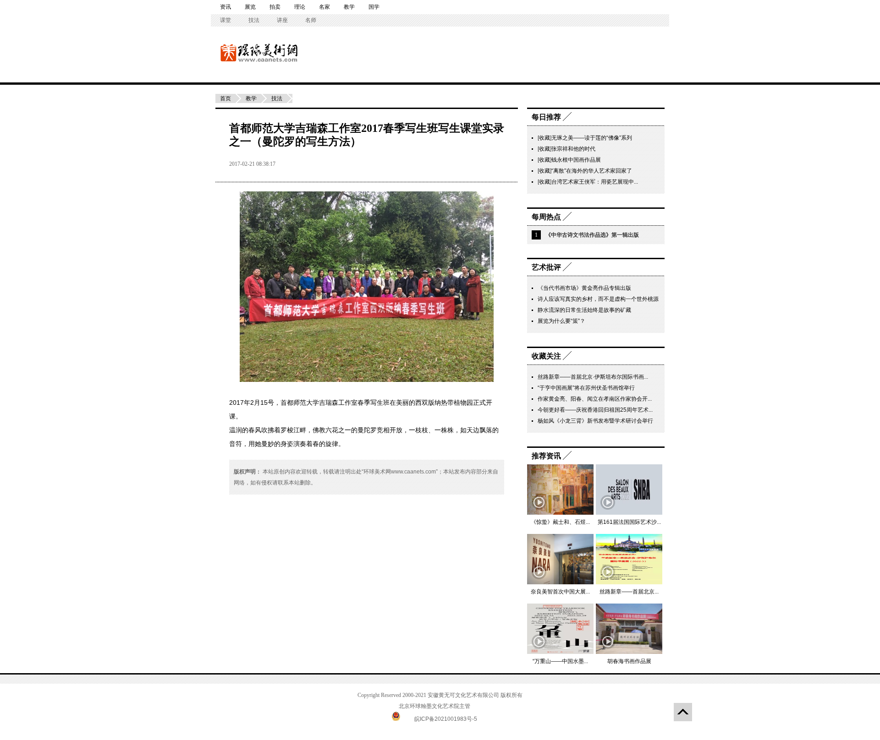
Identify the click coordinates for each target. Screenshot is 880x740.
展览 (250, 7)
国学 (374, 7)
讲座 (282, 20)
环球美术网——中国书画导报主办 (230, 52)
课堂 (225, 20)
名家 (324, 7)
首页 (225, 98)
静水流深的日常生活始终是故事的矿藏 (584, 310)
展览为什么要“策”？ (561, 321)
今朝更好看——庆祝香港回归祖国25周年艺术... (595, 410)
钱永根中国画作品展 (576, 160)
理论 (299, 7)
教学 (349, 7)
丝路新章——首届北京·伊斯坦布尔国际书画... (593, 377)
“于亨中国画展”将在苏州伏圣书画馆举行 (586, 388)
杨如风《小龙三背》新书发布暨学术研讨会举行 (595, 421)
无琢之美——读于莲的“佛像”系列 (591, 138)
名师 (310, 20)
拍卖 (275, 7)
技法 (253, 20)
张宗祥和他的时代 (573, 149)
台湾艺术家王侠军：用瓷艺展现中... (594, 182)
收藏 (544, 138)
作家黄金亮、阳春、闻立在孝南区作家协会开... (595, 399)
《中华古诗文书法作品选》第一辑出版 (592, 235)
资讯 (225, 7)
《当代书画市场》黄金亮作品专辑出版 (584, 288)
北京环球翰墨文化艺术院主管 (434, 706)
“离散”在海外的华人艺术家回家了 (591, 171)
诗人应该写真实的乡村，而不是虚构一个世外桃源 (598, 299)
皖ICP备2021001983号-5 (445, 719)
